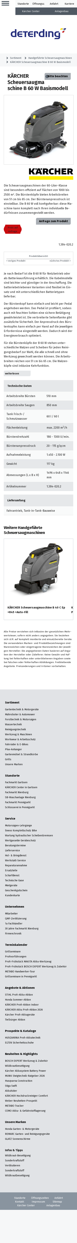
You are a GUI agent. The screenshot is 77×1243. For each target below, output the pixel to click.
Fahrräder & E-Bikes (16, 744)
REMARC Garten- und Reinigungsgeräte (27, 1134)
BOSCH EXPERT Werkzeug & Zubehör (26, 1061)
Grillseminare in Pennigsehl (21, 976)
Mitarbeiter (11, 913)
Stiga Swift (11, 1086)
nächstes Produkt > (60, 260)
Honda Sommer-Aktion (18, 999)
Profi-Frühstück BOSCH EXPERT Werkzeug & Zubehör (36, 966)
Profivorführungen (15, 956)
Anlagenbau (61, 11)
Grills (8, 759)
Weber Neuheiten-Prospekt (21, 1101)
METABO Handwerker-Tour (20, 971)
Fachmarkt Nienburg (16, 792)
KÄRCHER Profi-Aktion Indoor (22, 1004)
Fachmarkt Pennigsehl (18, 802)
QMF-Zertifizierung (16, 918)
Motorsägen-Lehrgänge (18, 825)
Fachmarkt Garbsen (16, 782)
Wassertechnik (13, 724)
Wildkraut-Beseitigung (18, 1155)
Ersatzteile (11, 870)
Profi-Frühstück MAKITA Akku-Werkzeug (28, 961)
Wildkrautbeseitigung (17, 1066)
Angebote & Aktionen (20, 988)
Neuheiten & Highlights (21, 1054)
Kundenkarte (12, 895)
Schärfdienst (12, 875)
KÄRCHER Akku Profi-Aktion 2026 (24, 1009)
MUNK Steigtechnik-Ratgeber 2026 (25, 1076)
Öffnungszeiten (40, 1198)
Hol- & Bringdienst (15, 855)
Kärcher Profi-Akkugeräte (20, 1014)
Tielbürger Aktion (15, 1019)
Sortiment (15, 58)
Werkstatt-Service (15, 860)
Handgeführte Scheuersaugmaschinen (50, 58)
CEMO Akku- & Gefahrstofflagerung (25, 1110)
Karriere (69, 4)
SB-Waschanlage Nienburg (20, 797)
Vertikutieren (12, 1165)
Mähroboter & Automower (20, 714)
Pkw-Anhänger (13, 749)
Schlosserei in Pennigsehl (20, 807)
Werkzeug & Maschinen (18, 734)
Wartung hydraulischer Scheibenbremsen (29, 835)
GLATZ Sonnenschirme (17, 1139)
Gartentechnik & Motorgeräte (22, 709)
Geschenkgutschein (16, 890)
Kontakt (19, 1201)
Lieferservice (12, 850)
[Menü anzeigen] (5, 3)
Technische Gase (14, 880)
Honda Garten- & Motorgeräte (22, 1129)
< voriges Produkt (15, 260)
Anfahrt (54, 4)
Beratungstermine (15, 845)
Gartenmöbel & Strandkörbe (21, 754)
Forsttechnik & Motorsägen (20, 719)
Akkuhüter (11, 1091)
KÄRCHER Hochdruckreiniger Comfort (26, 1096)
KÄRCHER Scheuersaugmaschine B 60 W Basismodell (40, 62)
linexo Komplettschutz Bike (21, 830)
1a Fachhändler (13, 923)
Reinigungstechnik (15, 729)
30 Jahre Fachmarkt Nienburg (21, 928)
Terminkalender (16, 945)
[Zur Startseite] (38, 34)
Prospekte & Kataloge (20, 1031)
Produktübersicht (38, 256)
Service (10, 819)
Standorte (23, 4)
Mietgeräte (11, 885)
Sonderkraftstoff (14, 1160)
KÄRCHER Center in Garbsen (21, 787)
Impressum (38, 1201)
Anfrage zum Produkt (53, 221)
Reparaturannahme (16, 865)
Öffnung (37, 4)
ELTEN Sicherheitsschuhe (19, 1042)
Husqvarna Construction (18, 1081)
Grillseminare (13, 951)
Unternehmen (14, 907)
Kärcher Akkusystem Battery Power (25, 1071)
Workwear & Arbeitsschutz (20, 739)
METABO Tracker (14, 1106)
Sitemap (57, 1201)
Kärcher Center (31, 11)
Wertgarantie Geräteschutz (20, 840)
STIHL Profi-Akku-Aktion (19, 994)
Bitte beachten (57, 76)
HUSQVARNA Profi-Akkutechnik (22, 1037)
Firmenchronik (13, 933)
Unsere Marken (14, 764)
